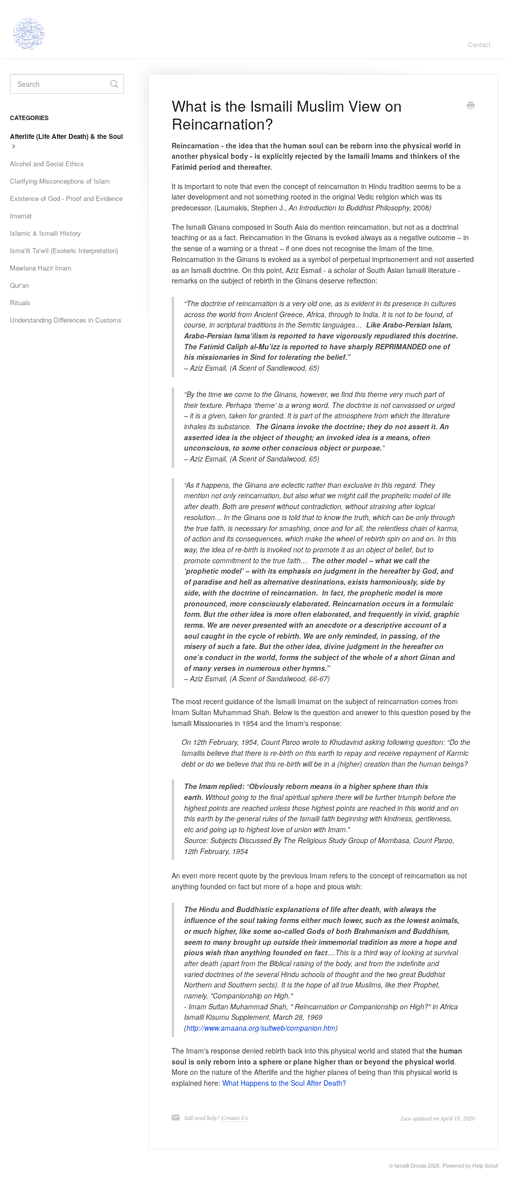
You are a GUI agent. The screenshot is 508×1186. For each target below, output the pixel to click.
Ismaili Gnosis (410, 1165)
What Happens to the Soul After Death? (284, 1083)
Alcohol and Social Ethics (47, 163)
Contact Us (234, 1117)
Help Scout (485, 1165)
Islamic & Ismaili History (45, 233)
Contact (479, 44)
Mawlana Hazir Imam (40, 267)
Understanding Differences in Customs (66, 320)
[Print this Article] (471, 106)
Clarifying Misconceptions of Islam (60, 181)
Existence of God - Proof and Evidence (66, 198)
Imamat (21, 215)
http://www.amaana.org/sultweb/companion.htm (261, 1028)
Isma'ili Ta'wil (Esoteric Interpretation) (64, 250)
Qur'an (19, 285)
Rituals (20, 302)
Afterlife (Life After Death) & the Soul (66, 136)
